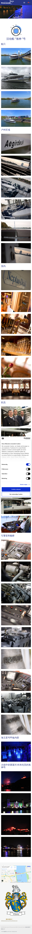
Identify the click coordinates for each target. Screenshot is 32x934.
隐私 (2, 929)
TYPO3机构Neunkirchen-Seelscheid (9, 931)
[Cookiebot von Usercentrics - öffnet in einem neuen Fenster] (23, 438)
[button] (29, 2)
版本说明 (27, 927)
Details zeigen (23, 484)
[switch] (28, 469)
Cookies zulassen (16, 489)
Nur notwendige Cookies (16, 494)
